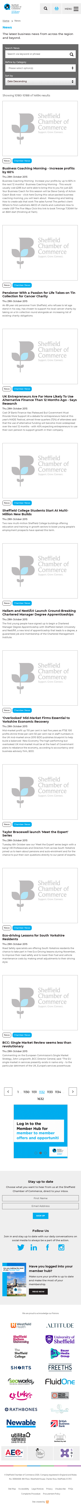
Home (6, 20)
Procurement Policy (51, 1494)
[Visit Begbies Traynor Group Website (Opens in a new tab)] (40, 1453)
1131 (34, 1092)
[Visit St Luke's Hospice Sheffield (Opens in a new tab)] (20, 1395)
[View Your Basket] (56, 8)
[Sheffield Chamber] (12, 8)
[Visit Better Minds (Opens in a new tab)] (60, 1409)
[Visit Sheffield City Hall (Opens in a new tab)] (60, 1437)
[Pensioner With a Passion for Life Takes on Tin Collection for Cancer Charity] (40, 252)
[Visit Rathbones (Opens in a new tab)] (20, 1409)
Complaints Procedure (30, 1494)
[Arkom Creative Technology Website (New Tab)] (47, 1502)
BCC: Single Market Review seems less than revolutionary (36, 1044)
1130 (26, 1092)
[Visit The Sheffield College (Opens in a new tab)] (20, 1353)
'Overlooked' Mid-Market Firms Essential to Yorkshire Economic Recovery (36, 720)
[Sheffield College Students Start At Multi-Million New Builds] (40, 470)
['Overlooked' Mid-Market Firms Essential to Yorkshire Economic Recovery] (40, 678)
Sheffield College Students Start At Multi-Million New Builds (35, 512)
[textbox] (41, 68)
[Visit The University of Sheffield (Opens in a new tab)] (60, 1339)
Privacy (49, 1489)
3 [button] (45, 1153)
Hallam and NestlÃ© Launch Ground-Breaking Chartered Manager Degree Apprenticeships (39, 612)
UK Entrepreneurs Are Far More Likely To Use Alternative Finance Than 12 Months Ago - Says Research (39, 400)
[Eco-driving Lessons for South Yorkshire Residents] (40, 895)
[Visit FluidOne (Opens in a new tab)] (60, 1381)
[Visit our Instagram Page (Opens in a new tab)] (61, 1247)
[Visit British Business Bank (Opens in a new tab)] (60, 1423)
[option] (41, 1131)
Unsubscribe (60, 1489)
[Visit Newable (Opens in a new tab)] (20, 1423)
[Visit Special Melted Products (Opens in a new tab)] (60, 1395)
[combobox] (40, 68)
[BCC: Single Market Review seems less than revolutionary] (40, 1002)
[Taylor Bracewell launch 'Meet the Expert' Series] (40, 791)
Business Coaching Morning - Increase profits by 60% (38, 170)
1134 (58, 1092)
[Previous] (8, 1091)
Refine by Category (15, 62)
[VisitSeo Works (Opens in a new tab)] (20, 1381)
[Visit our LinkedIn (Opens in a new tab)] (33, 1247)
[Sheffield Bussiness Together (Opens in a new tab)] (67, 1453)
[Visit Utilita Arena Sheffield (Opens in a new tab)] (20, 1437)
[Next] (73, 1091)
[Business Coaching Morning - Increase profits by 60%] (40, 128)
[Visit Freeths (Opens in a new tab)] (60, 1367)
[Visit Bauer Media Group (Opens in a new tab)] (60, 1353)
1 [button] (36, 1153)
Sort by (9, 75)
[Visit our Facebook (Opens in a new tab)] (47, 1247)
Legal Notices (38, 1489)
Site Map (12, 1489)
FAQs (70, 1489)
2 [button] (40, 1153)
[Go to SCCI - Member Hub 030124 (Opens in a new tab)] (41, 1131)
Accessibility (23, 1489)
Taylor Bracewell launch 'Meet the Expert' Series (35, 834)
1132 (42, 1092)
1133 (50, 1092)
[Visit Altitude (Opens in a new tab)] (60, 1325)
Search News (12, 48)
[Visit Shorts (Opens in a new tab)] (20, 1367)
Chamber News (22, 161)
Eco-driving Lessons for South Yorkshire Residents (33, 937)
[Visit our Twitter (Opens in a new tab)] (20, 1247)
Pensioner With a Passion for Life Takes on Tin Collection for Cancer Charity (38, 294)
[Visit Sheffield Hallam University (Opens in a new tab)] (20, 1339)
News (17, 20)
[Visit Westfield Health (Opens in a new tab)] (20, 1325)
